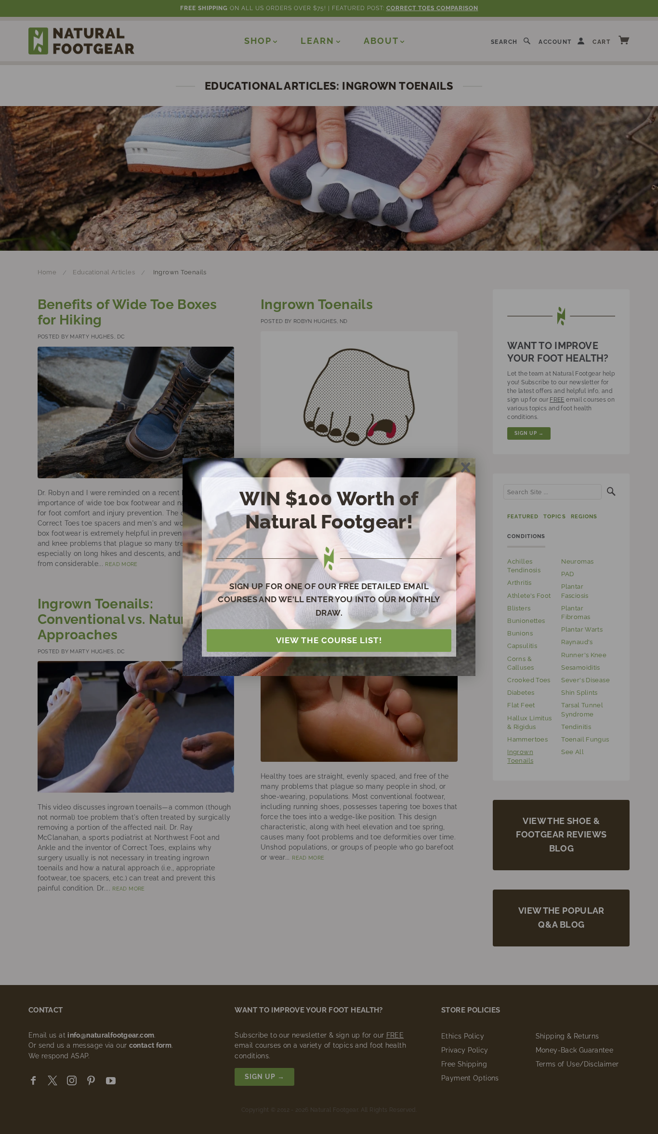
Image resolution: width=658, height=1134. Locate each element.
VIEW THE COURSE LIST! (329, 640)
